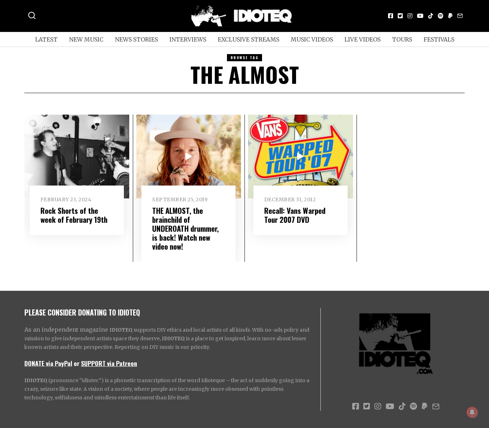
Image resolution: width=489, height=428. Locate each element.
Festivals (438, 39)
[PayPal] (450, 15)
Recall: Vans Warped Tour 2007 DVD (294, 215)
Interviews (187, 39)
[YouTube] (420, 15)
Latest (46, 39)
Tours (402, 39)
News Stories (136, 39)
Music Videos (312, 39)
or (76, 363)
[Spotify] (440, 15)
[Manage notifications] (472, 412)
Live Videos (362, 39)
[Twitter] (400, 15)
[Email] (460, 15)
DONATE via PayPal (48, 363)
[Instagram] (410, 15)
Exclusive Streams (248, 39)
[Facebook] (390, 15)
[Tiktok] (430, 15)
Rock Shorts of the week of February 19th (73, 215)
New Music (86, 39)
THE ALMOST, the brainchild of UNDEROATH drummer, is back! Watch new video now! (185, 228)
